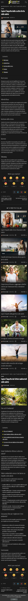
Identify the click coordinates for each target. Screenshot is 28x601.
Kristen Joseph (6, 17)
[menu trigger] (3, 2)
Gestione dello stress (8, 66)
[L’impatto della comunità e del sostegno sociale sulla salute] (14, 352)
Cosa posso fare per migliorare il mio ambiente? (14, 442)
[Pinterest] (21, 192)
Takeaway (6, 72)
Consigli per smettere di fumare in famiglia (12, 338)
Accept (14, 599)
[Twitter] (18, 192)
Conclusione (6, 445)
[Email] (25, 192)
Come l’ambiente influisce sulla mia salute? (12, 434)
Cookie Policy (18, 596)
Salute (2, 8)
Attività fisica (6, 63)
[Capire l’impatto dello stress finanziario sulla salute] (14, 219)
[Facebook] (14, 192)
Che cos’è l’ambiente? (8, 431)
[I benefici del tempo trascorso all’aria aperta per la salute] (14, 246)
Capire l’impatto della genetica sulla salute (12, 314)
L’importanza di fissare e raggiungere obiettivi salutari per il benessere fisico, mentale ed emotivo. (13, 287)
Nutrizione (6, 60)
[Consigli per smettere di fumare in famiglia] (14, 328)
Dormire (5, 69)
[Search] (25, 2)
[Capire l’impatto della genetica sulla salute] (14, 303)
